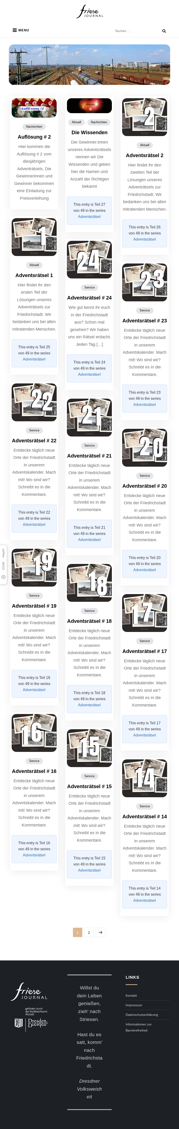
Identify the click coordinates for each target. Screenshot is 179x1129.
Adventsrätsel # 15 (89, 786)
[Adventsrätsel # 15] (89, 748)
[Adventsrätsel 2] (144, 117)
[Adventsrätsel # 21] (89, 417)
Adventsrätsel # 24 (89, 298)
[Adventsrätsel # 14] (144, 778)
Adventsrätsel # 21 (89, 456)
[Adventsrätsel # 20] (144, 447)
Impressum (134, 1005)
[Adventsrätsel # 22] (34, 402)
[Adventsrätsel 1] (34, 237)
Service (89, 287)
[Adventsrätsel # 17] (144, 613)
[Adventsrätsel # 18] (89, 582)
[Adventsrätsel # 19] (34, 567)
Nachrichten (34, 126)
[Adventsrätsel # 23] (144, 282)
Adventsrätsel (89, 217)
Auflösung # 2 (34, 137)
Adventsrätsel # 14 (144, 816)
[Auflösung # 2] (34, 107)
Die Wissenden (89, 132)
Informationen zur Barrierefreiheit (139, 1027)
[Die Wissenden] (89, 105)
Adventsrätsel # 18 (89, 621)
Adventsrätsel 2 (144, 155)
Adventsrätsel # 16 (34, 771)
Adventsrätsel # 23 (144, 321)
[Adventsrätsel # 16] (34, 733)
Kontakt (131, 995)
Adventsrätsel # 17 (144, 651)
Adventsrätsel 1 (34, 275)
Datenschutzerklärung (142, 1015)
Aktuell (76, 122)
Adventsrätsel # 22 (34, 441)
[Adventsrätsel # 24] (89, 259)
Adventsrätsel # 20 (144, 486)
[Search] (164, 31)
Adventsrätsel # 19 (34, 606)
